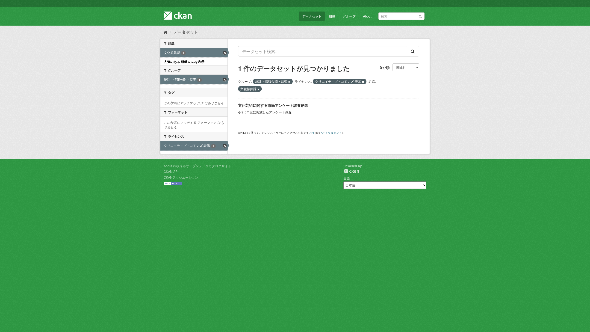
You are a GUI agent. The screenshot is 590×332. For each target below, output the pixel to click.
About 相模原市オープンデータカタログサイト (197, 165)
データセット (312, 16)
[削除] (289, 81)
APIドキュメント (331, 132)
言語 (346, 178)
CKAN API (171, 171)
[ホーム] (166, 32)
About (367, 16)
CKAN (351, 171)
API (312, 132)
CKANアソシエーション (181, 177)
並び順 (384, 67)
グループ (349, 16)
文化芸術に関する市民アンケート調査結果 (273, 105)
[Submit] (420, 16)
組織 (332, 16)
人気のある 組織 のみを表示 (184, 61)
